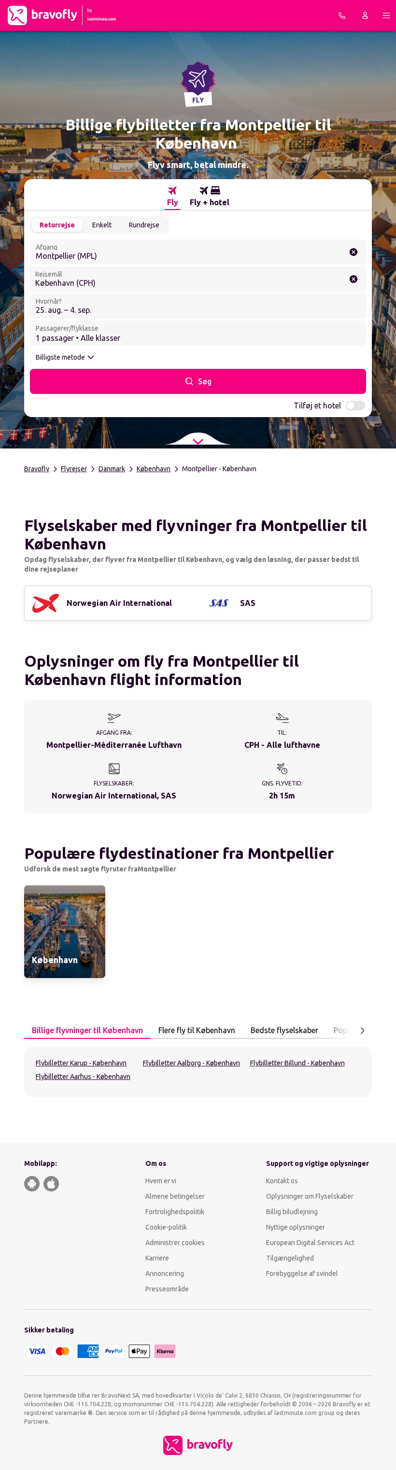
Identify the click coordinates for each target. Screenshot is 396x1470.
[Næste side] (362, 1030)
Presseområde (167, 1289)
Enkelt (102, 225)
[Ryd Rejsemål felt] (353, 279)
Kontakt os (282, 1181)
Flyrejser (74, 469)
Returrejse (57, 225)
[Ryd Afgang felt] (353, 252)
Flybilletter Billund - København (297, 1063)
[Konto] (365, 15)
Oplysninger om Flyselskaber (310, 1196)
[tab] (172, 196)
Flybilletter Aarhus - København (83, 1076)
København (153, 469)
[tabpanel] (198, 1072)
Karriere (157, 1258)
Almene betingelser (175, 1196)
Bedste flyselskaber (284, 1030)
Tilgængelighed (290, 1258)
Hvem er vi (160, 1181)
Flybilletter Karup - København (81, 1063)
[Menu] (386, 15)
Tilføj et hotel (317, 405)
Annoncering (164, 1273)
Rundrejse (144, 225)
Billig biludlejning (292, 1212)
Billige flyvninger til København (87, 1030)
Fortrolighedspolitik (174, 1212)
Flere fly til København (196, 1030)
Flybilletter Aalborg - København (191, 1063)
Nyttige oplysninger (295, 1227)
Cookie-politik (166, 1227)
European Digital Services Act (310, 1242)
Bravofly (36, 469)
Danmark (112, 469)
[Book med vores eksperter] (342, 15)
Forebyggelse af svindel (302, 1273)
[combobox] (198, 252)
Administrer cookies (175, 1242)
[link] (64, 931)
